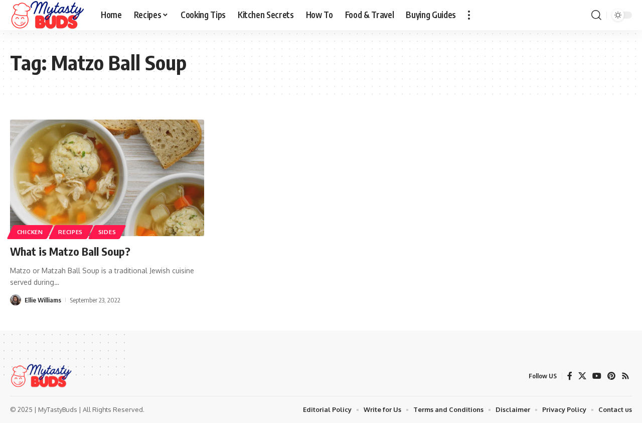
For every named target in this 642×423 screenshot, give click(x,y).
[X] (582, 376)
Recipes (70, 232)
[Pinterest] (611, 376)
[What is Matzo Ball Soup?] (107, 178)
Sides (107, 232)
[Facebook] (570, 376)
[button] (469, 15)
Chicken (30, 232)
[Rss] (625, 376)
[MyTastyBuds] (47, 15)
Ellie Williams (43, 300)
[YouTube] (597, 376)
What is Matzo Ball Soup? (70, 251)
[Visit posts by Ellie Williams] (15, 299)
